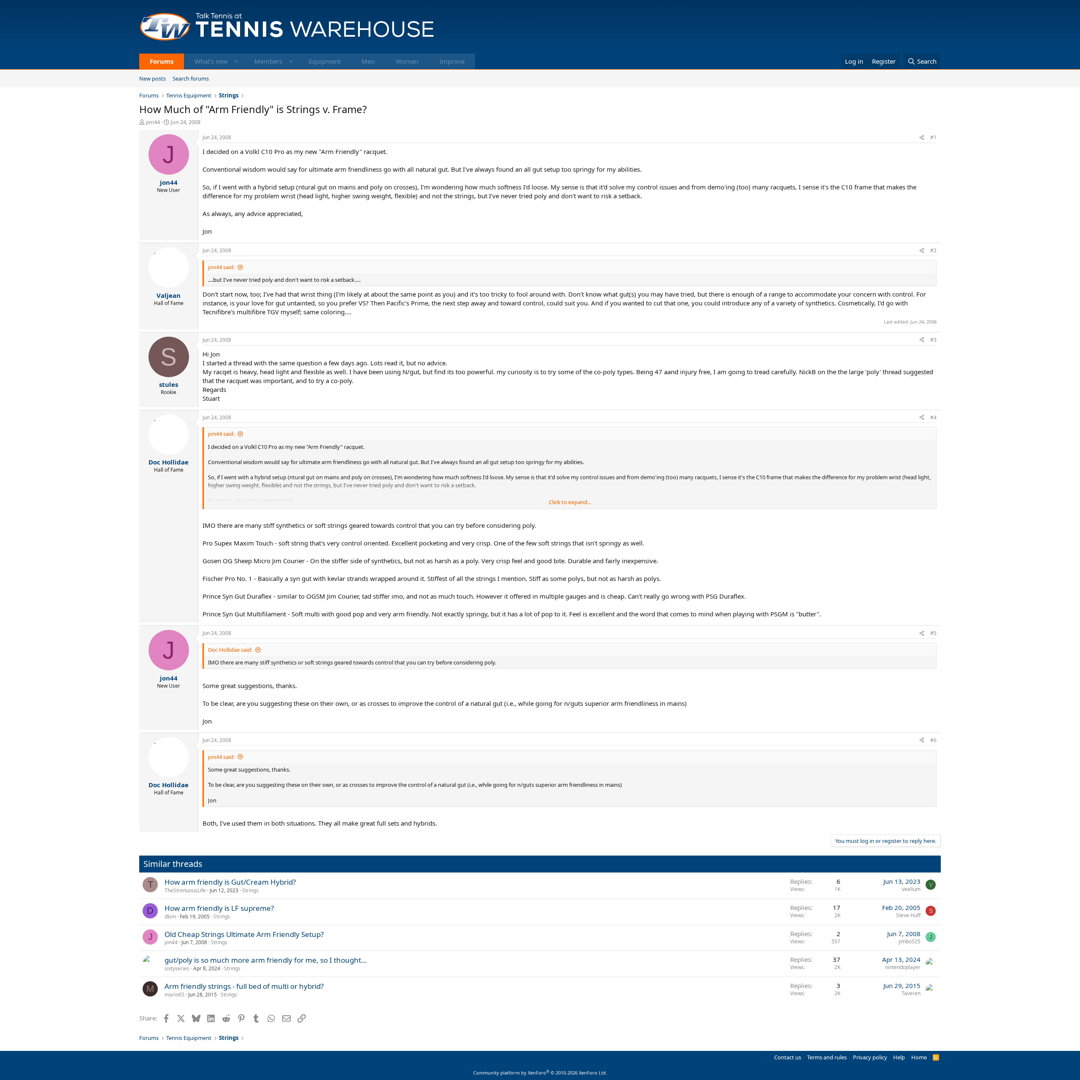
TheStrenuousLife (185, 890)
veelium (911, 889)
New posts (152, 78)
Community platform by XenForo (540, 1072)
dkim (170, 916)
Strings (250, 890)
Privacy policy (870, 1057)
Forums (161, 61)
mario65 (174, 994)
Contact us (787, 1057)
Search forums (191, 78)
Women (407, 61)
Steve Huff (908, 915)
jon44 (153, 122)
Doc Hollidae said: (230, 649)
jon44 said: (221, 267)
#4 (933, 417)
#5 (933, 633)
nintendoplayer (903, 967)
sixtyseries (177, 968)
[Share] (921, 138)
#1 (933, 137)
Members (268, 61)
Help (899, 1057)
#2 (933, 250)
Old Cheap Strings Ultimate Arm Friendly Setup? (244, 934)
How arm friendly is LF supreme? (219, 908)
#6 (933, 740)
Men (368, 61)
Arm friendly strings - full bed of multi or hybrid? (244, 986)
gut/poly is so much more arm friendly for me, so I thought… (266, 960)
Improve (452, 61)
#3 (933, 339)
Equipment (324, 61)
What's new (211, 61)
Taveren (911, 993)
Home (919, 1057)
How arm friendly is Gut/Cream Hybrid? (230, 882)
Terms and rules (827, 1057)
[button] (236, 61)
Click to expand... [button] (570, 502)
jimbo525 (910, 941)
